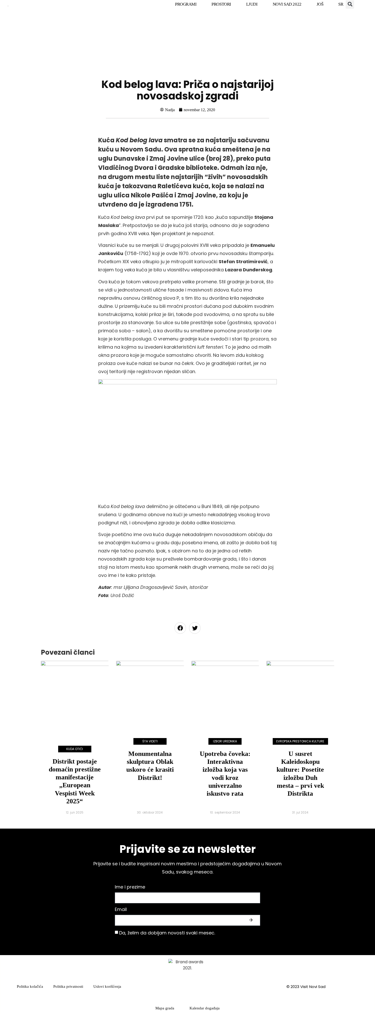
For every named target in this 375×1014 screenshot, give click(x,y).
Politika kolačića (30, 986)
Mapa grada (164, 1008)
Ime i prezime (130, 887)
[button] (350, 4)
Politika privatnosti (68, 986)
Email (121, 909)
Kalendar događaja (205, 1008)
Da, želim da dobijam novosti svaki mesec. (167, 933)
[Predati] (251, 920)
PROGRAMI (185, 4)
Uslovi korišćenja (107, 986)
